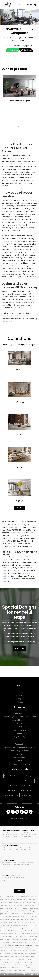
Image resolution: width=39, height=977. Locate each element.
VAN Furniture (29, 956)
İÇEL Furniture (4, 928)
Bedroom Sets (9, 781)
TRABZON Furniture (17, 953)
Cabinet (31, 795)
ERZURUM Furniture (6, 919)
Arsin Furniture (22, 559)
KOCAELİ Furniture (32, 934)
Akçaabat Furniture (27, 557)
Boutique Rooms (9, 795)
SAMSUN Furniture (19, 948)
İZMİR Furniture (28, 928)
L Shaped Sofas (25, 785)
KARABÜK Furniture (18, 971)
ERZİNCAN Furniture (29, 917)
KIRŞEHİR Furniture (20, 934)
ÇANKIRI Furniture (27, 911)
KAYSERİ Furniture (28, 931)
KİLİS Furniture (30, 971)
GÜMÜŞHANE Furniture (27, 922)
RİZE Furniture (33, 945)
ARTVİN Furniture (18, 902)
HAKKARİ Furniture (6, 925)
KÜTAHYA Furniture (19, 936)
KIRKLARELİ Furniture (6, 934)
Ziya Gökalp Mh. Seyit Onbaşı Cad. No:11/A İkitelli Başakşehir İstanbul (19, 747)
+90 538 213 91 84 (19, 730)
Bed (18, 795)
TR (31, 4)
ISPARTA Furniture (30, 925)
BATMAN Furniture (19, 965)
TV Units (31, 781)
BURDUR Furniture (27, 908)
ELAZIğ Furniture (17, 917)
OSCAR (19, 501)
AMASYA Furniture (16, 899)
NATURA (19, 401)
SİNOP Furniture (5, 951)
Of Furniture (16, 573)
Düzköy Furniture (18, 568)
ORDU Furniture (23, 945)
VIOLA (19, 434)
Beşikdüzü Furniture (10, 562)
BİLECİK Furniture (19, 905)
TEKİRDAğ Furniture (28, 951)
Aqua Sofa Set (19, 101)
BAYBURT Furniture (13, 962)
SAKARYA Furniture (6, 948)
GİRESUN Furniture (13, 922)
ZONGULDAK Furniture (19, 959)
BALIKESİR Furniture (6, 905)
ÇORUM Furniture (5, 914)
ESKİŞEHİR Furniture (19, 919)
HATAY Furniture (18, 925)
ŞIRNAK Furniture (31, 965)
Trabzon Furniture (10, 557)
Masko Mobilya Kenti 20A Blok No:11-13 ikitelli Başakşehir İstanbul (19, 716)
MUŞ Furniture (23, 942)
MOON (19, 369)
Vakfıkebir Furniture (19, 579)
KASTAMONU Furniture (14, 931)
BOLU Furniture (16, 908)
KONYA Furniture (6, 936)
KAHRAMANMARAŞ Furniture (21, 939)
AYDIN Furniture (30, 902)
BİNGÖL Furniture (31, 905)
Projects (19, 695)
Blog (19, 699)
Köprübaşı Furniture (19, 570)
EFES (19, 466)
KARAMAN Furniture (26, 962)
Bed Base (24, 795)
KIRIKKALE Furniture (6, 965)
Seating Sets (30, 776)
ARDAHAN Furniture (18, 968)
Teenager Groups (12, 790)
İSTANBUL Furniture (16, 928)
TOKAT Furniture (5, 953)
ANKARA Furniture (29, 899)
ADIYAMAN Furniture (18, 897)
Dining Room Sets (21, 781)
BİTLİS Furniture (5, 908)
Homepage (19, 692)
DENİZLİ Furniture (17, 914)
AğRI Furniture (5, 899)
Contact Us (19, 648)
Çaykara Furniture (10, 565)
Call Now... (28, 50)
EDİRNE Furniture (5, 917)
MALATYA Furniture (32, 936)
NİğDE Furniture (12, 945)
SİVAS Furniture (16, 951)
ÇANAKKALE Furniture (14, 911)
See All (19, 508)
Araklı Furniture (8, 559)
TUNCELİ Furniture (30, 953)
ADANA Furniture (5, 897)
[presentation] (18, 127)
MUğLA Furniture (12, 942)
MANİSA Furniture (6, 939)
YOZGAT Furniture (6, 959)
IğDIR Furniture (30, 968)
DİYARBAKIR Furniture (31, 914)
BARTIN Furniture (5, 968)
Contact (19, 702)
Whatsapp (13, 50)
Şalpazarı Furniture (19, 576)
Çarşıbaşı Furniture (28, 562)
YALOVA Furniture (6, 971)
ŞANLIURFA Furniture (6, 956)
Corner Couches (13, 785)
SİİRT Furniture (31, 948)
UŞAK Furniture (19, 956)
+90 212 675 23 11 (19, 727)
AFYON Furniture (31, 897)
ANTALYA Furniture (6, 902)
